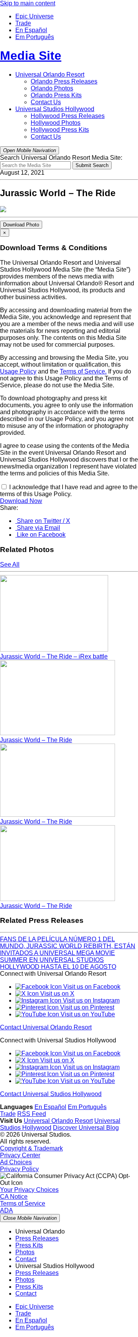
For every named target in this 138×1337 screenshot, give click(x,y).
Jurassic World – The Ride (36, 740)
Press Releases (64, 81)
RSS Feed (31, 1114)
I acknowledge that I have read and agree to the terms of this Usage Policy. (69, 490)
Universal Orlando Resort (49, 74)
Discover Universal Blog (86, 1127)
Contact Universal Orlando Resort (46, 1027)
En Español (31, 30)
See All (10, 564)
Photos (52, 88)
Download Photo (21, 225)
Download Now (21, 501)
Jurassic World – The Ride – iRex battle (54, 656)
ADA (6, 1210)
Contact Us (46, 102)
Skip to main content (27, 3)
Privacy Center (20, 1155)
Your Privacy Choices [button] (29, 1189)
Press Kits (56, 95)
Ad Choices (16, 1162)
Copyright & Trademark (31, 1148)
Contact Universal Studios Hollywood (51, 1094)
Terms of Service (22, 1203)
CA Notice (14, 1196)
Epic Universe (34, 16)
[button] (42, 521)
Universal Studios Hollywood (54, 109)
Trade (23, 23)
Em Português (34, 37)
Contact (25, 1259)
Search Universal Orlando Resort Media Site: (61, 157)
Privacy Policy (19, 1169)
